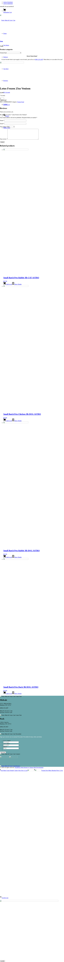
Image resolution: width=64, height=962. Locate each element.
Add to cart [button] (9, 284)
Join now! (3, 752)
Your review (4, 139)
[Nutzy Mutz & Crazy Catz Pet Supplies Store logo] (7, 20)
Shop (1, 41)
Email (2, 123)
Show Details (18, 284)
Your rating (3, 126)
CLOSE (2, 961)
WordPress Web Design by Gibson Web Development (29, 767)
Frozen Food (20, 102)
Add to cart (3, 100)
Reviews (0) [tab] (6, 104)
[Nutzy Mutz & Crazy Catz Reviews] (10, 766)
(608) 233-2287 (39, 59)
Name (2, 120)
